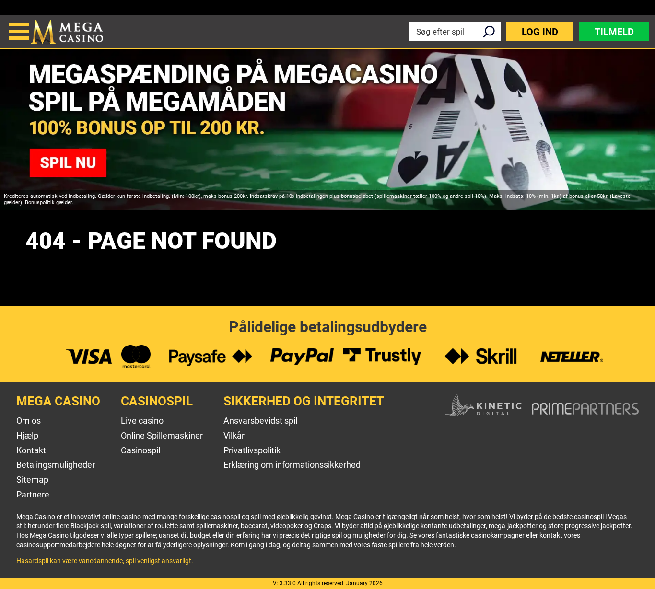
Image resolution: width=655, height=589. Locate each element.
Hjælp (27, 435)
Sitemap (32, 479)
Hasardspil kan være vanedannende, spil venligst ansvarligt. (104, 561)
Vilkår (234, 435)
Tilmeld (614, 31)
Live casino (142, 421)
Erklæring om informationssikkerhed (292, 465)
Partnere (32, 494)
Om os (28, 421)
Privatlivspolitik (252, 450)
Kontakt (31, 450)
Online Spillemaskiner (162, 435)
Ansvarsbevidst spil (260, 421)
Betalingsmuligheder (55, 465)
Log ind (540, 31)
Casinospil (140, 450)
